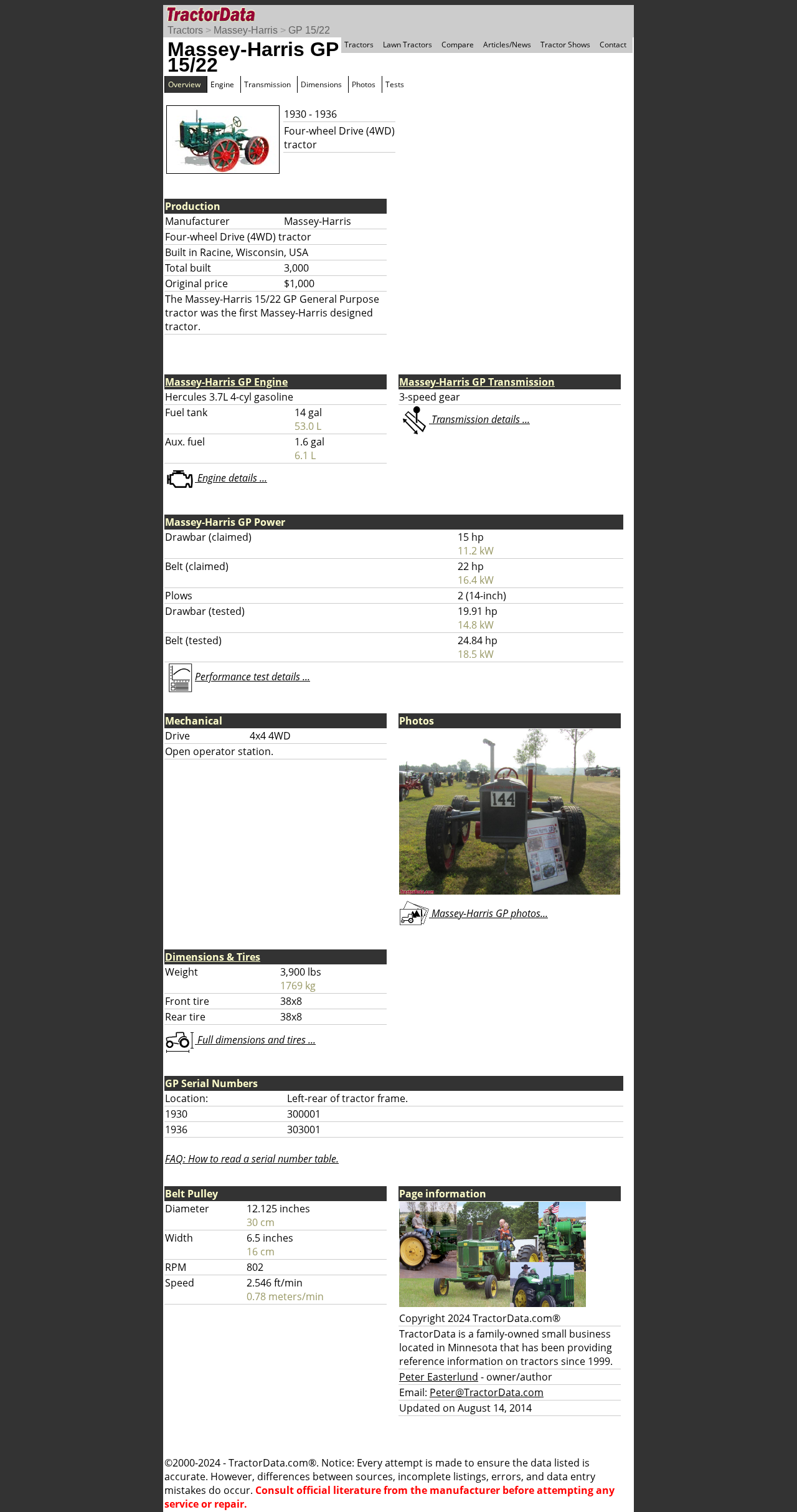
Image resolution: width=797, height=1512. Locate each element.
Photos (363, 84)
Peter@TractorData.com (487, 1392)
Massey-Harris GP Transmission (477, 382)
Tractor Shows (565, 44)
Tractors (185, 30)
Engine (222, 84)
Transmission (267, 84)
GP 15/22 (309, 30)
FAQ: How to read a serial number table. (252, 1159)
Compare (457, 44)
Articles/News (507, 44)
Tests (394, 84)
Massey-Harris (246, 30)
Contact (613, 44)
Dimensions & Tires (212, 957)
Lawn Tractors (407, 44)
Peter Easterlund (438, 1377)
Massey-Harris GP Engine (226, 382)
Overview (184, 84)
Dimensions (321, 84)
